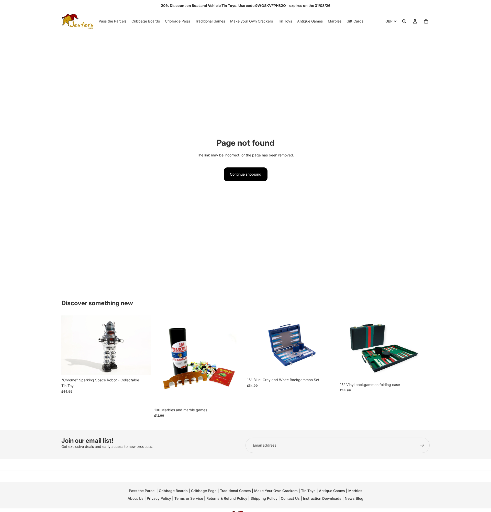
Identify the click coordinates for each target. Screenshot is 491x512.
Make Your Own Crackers (276, 490)
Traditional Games (235, 490)
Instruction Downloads (322, 498)
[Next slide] (143, 345)
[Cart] (426, 21)
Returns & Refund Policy (227, 498)
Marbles (355, 490)
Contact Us (290, 498)
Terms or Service (188, 498)
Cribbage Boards (173, 490)
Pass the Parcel (142, 490)
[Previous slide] (69, 345)
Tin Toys (308, 490)
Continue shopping (245, 174)
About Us (135, 498)
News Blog (354, 498)
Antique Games (332, 490)
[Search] (404, 21)
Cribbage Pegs (204, 490)
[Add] (143, 367)
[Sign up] (422, 445)
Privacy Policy (159, 498)
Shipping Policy (264, 498)
